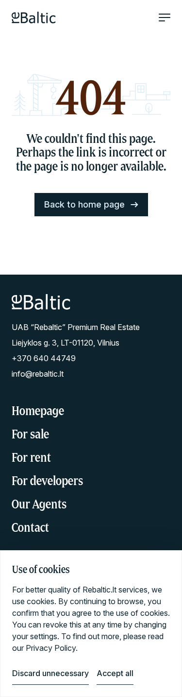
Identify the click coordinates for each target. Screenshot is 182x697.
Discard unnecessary (50, 673)
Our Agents (39, 504)
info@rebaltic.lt (38, 374)
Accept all (115, 673)
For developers (47, 480)
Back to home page (84, 204)
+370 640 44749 (44, 358)
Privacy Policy (51, 648)
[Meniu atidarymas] (164, 17)
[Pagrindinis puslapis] (34, 17)
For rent (31, 457)
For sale (30, 434)
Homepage (38, 410)
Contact (30, 527)
